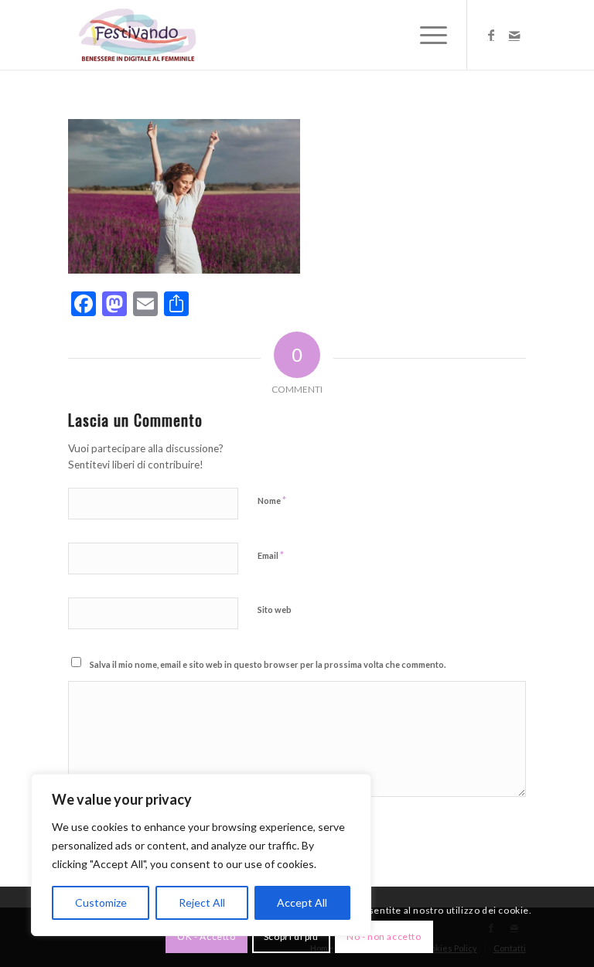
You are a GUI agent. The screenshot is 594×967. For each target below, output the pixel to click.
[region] (201, 855)
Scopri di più (291, 936)
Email (271, 555)
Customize (101, 902)
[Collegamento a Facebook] (491, 34)
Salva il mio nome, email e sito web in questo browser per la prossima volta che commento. (268, 664)
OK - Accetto (206, 936)
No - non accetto (384, 936)
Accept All (302, 902)
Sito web (275, 609)
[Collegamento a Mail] (514, 34)
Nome (272, 500)
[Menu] (426, 35)
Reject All (202, 902)
